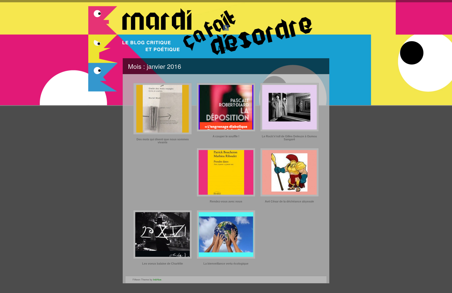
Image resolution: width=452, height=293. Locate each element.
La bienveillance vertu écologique (225, 263)
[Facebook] (226, 27)
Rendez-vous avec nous (226, 201)
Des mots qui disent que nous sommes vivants (162, 141)
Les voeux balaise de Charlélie (162, 263)
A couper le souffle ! (226, 136)
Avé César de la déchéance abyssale (289, 201)
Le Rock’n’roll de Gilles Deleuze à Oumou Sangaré (289, 138)
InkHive (157, 279)
